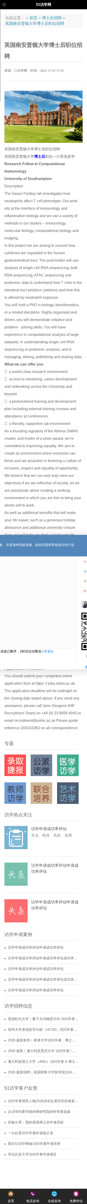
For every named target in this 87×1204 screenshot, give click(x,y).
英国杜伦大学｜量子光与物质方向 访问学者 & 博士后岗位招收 (43, 1019)
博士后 (39, 156)
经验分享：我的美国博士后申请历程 (36, 1122)
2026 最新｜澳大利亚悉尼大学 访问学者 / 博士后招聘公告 (43, 1051)
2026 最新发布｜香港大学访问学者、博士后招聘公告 (43, 1040)
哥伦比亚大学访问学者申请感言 (32, 1154)
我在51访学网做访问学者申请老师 (34, 1144)
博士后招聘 (52, 18)
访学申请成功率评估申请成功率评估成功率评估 (43, 958)
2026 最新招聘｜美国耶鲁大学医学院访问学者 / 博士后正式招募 (43, 1072)
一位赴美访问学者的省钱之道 (30, 1133)
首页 (33, 18)
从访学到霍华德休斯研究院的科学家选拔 (39, 1112)
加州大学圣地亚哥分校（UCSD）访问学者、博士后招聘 (43, 1029)
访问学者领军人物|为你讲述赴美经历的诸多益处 (43, 1101)
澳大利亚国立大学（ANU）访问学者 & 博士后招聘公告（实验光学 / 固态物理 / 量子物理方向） (43, 1061)
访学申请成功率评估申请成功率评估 (36, 947)
